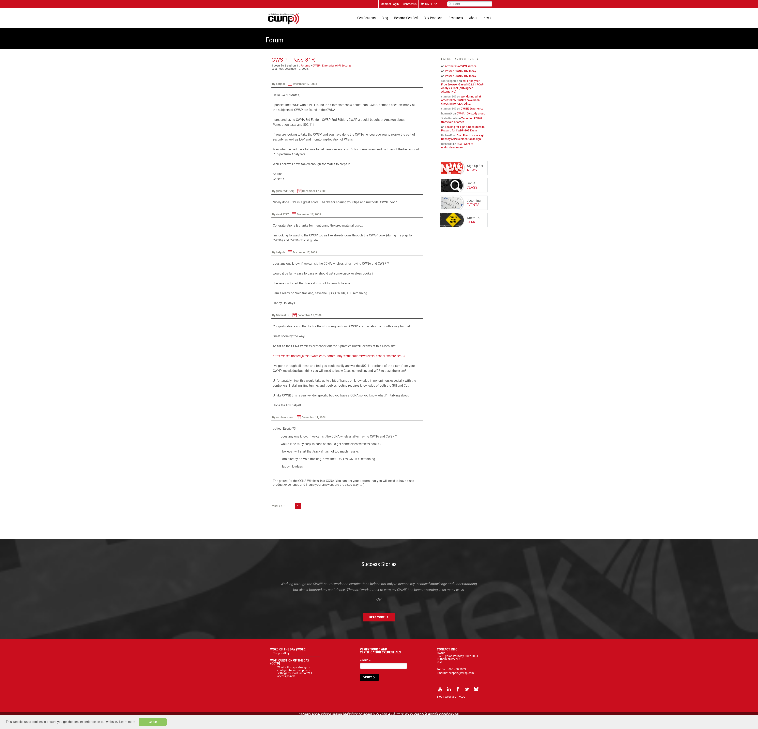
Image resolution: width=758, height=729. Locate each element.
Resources (455, 17)
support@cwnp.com (461, 673)
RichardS (446, 135)
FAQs (462, 696)
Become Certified (406, 17)
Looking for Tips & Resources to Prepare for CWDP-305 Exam (463, 128)
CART (428, 4)
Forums (305, 65)
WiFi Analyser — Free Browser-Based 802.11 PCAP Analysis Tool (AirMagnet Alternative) (462, 86)
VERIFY (367, 677)
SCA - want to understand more (457, 145)
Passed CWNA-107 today (460, 71)
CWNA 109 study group (471, 113)
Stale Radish (449, 118)
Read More (377, 617)
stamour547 (448, 96)
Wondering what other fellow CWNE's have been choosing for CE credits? (461, 100)
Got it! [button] (153, 721)
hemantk (446, 113)
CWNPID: (365, 660)
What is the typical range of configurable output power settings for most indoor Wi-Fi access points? (295, 671)
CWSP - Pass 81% (293, 59)
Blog (385, 17)
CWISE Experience (472, 108)
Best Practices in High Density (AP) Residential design (462, 137)
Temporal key (281, 653)
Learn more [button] (127, 721)
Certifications (366, 17)
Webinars (450, 696)
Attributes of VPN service (461, 66)
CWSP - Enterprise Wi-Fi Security (331, 65)
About (473, 17)
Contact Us (410, 4)
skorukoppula (449, 81)
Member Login (390, 4)
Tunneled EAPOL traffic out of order (462, 120)
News (487, 17)
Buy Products (433, 17)
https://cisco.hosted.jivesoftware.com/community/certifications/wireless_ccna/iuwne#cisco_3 (339, 356)
